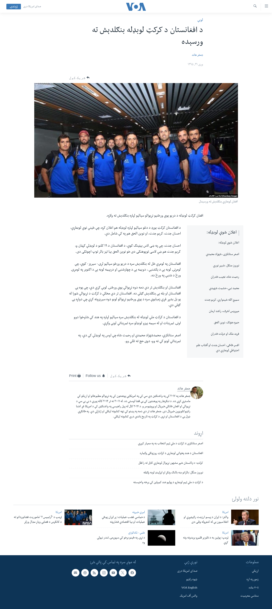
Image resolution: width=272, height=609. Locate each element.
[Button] (79, 78)
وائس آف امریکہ (188, 596)
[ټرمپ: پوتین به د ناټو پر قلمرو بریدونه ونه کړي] (245, 538)
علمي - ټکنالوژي (136, 533)
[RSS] (94, 573)
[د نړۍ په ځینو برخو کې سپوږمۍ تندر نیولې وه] (161, 538)
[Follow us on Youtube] (113, 573)
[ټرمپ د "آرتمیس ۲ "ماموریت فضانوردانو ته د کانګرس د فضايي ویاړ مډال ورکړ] (78, 517)
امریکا (225, 512)
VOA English (189, 588)
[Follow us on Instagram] (104, 573)
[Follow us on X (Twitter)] (122, 573)
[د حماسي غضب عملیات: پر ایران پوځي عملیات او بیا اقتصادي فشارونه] (161, 517)
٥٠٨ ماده (254, 588)
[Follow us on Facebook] (132, 573)
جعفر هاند (197, 55)
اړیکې (255, 571)
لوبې (200, 20)
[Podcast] (85, 573)
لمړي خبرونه (138, 512)
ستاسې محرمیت (249, 596)
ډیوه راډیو (191, 580)
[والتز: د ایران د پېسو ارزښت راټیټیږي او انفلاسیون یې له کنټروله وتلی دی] (245, 517)
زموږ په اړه (253, 580)
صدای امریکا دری (32, 6)
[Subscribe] (75, 573)
